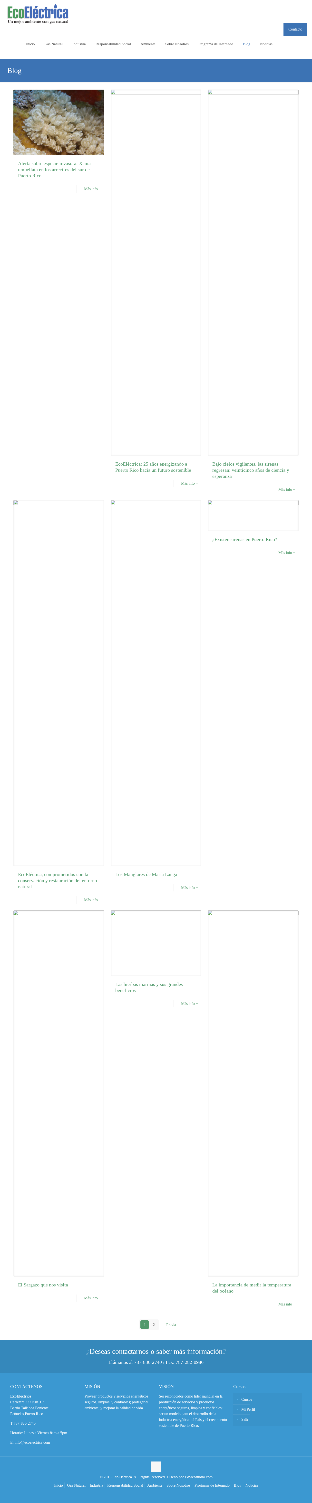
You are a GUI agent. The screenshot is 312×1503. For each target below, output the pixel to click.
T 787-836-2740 (23, 1423)
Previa (171, 1325)
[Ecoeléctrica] (38, 14)
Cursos (246, 1399)
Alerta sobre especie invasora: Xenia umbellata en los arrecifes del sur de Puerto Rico (54, 169)
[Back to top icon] (156, 1466)
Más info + (92, 189)
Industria (96, 1485)
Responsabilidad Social (125, 1485)
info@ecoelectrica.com (32, 1442)
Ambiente (154, 1485)
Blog (237, 1485)
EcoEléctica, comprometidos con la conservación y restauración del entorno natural (57, 880)
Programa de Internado (212, 1485)
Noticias (251, 1485)
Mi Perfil (248, 1409)
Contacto (295, 29)
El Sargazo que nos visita (43, 1284)
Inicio (58, 1485)
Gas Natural (76, 1485)
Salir (244, 1419)
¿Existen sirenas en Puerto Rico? (244, 539)
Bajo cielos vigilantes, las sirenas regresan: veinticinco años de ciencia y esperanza (250, 470)
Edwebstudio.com (199, 1477)
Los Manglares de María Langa (146, 874)
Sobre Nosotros (178, 1485)
